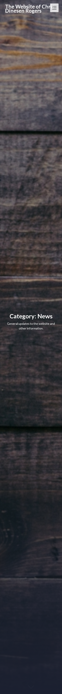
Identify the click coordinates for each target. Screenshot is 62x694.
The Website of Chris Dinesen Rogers (29, 8)
